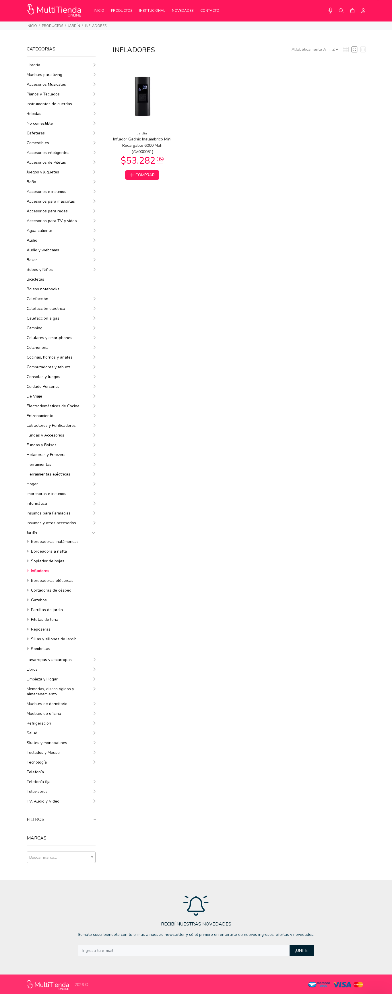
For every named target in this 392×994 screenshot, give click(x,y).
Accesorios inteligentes (48, 152)
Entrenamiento (40, 415)
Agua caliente (39, 230)
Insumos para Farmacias (49, 513)
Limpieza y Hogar (42, 679)
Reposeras (40, 629)
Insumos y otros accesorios (51, 523)
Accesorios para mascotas (51, 201)
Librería (33, 65)
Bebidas (34, 113)
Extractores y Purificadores (51, 425)
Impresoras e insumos (46, 493)
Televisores (37, 791)
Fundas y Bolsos (42, 445)
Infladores (95, 26)
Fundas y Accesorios (45, 435)
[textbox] (61, 857)
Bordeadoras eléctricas (51, 580)
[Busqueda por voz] (330, 10)
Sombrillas (40, 648)
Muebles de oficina (44, 713)
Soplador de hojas (47, 561)
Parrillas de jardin (46, 610)
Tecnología (37, 762)
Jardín (74, 26)
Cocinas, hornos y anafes (50, 357)
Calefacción (37, 299)
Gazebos (38, 600)
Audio (32, 240)
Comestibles (38, 143)
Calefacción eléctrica (46, 308)
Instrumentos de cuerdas (49, 104)
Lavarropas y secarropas (49, 659)
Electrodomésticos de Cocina (53, 406)
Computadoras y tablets (49, 367)
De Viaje (34, 396)
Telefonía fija (39, 781)
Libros (32, 669)
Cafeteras (36, 133)
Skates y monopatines (47, 743)
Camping (34, 328)
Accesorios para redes (47, 211)
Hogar (32, 484)
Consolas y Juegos (43, 376)
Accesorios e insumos (46, 191)
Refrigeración (39, 723)
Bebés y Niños (40, 269)
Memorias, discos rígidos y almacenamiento (50, 691)
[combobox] (61, 857)
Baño (31, 182)
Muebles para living (44, 74)
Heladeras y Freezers (46, 454)
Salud (32, 733)
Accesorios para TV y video (52, 221)
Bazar (32, 260)
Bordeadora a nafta (48, 551)
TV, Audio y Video (43, 801)
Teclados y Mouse (43, 752)
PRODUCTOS (52, 26)
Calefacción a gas (43, 318)
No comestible (40, 123)
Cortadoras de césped (50, 590)
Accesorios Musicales (46, 84)
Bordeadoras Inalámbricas (54, 541)
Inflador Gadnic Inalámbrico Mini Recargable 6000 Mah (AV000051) (142, 145)
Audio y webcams (43, 250)
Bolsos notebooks (43, 289)
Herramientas (39, 464)
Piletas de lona (44, 619)
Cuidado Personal (43, 386)
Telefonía (35, 772)
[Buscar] (341, 10)
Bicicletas (35, 279)
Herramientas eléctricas (48, 474)
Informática (37, 503)
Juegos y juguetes (43, 172)
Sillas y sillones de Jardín (53, 639)
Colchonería (37, 347)
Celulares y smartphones (49, 338)
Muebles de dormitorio (47, 704)
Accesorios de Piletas (46, 162)
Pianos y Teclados (43, 94)
